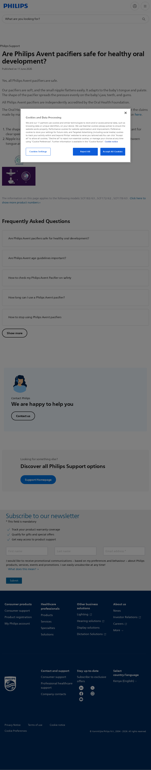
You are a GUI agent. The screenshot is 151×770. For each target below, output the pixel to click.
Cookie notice (111, 141)
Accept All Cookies (112, 151)
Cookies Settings (38, 151)
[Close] (126, 113)
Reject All (85, 151)
